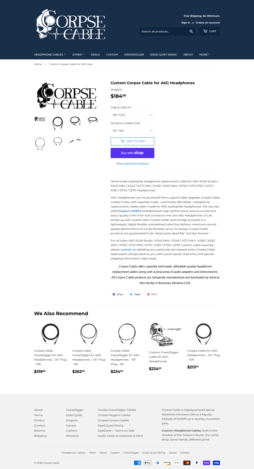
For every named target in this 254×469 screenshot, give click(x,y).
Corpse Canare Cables (113, 420)
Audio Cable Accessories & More (120, 436)
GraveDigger (134, 54)
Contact (39, 425)
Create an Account (208, 22)
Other (77, 54)
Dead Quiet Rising (163, 54)
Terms (38, 415)
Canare (71, 425)
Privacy (39, 420)
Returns (39, 430)
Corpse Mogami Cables (114, 415)
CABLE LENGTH (121, 107)
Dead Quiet (74, 415)
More (203, 54)
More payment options (132, 163)
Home (38, 64)
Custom (112, 54)
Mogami (72, 420)
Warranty (72, 436)
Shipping (40, 436)
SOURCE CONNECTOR (125, 123)
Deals (95, 54)
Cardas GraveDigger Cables (117, 410)
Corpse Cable (51, 462)
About (188, 54)
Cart (212, 31)
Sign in (185, 22)
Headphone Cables (49, 54)
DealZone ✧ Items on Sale (116, 430)
